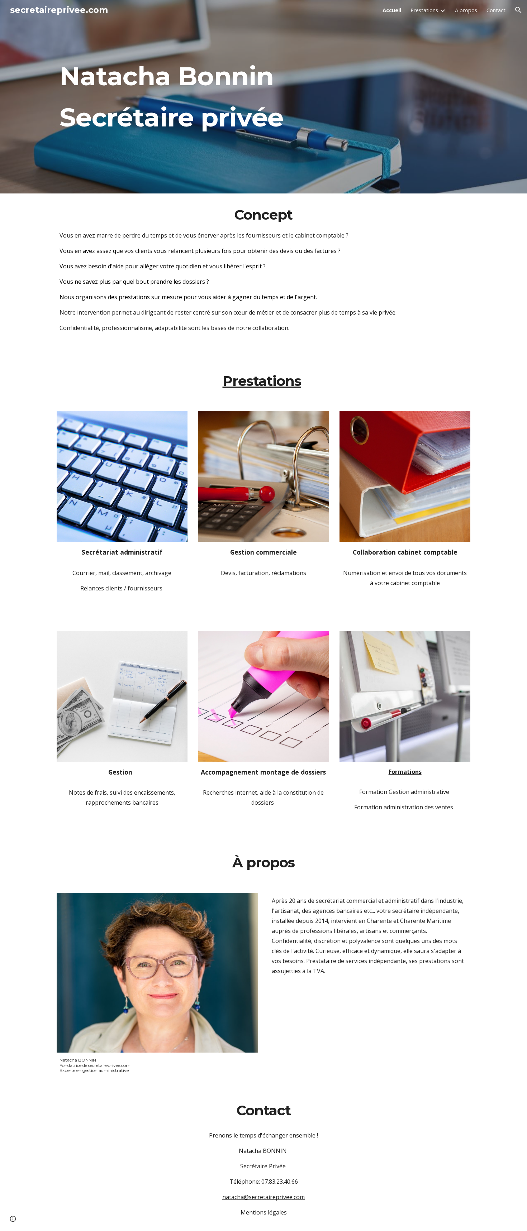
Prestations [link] (424, 10)
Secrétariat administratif (122, 552)
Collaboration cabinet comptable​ (405, 552)
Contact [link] (495, 10)
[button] (518, 10)
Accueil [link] (392, 10)
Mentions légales (264, 1212)
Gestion (120, 772)
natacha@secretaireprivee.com (263, 1197)
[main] (263, 97)
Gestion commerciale (263, 552)
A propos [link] (466, 10)
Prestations (262, 381)
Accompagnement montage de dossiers (263, 772)
